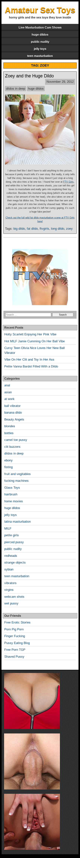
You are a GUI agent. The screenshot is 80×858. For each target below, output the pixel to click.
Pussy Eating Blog (17, 643)
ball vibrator (12, 406)
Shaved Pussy (14, 656)
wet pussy (11, 603)
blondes (9, 426)
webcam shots (14, 596)
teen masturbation (40, 56)
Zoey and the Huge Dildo (29, 75)
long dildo (57, 228)
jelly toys (40, 48)
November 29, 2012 (60, 81)
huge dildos (40, 34)
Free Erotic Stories (17, 622)
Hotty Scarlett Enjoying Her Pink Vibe (30, 334)
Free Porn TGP (14, 649)
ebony (8, 460)
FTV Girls (68, 181)
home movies (13, 501)
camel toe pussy (15, 440)
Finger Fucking (14, 636)
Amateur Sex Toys (40, 10)
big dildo (19, 228)
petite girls (11, 535)
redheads (10, 556)
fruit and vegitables (17, 474)
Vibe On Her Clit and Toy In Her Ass (29, 359)
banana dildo (13, 412)
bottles (9, 433)
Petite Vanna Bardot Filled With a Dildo (31, 366)
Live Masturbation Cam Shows (40, 27)
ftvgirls (44, 228)
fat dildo (32, 228)
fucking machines (16, 480)
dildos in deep (15, 88)
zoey (69, 228)
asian (8, 392)
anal (7, 385)
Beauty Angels (14, 419)
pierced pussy (14, 542)
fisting (8, 467)
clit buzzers (12, 447)
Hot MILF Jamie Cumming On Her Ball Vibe (34, 341)
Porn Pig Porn (14, 629)
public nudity (40, 41)
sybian (8, 569)
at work (9, 399)
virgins (9, 590)
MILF (7, 528)
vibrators (10, 583)
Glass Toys (12, 487)
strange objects (15, 562)
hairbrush (10, 494)
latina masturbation (17, 521)
